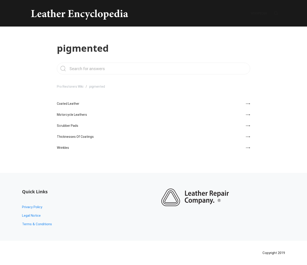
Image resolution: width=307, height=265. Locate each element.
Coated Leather (68, 103)
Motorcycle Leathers (72, 114)
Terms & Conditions (37, 224)
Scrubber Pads (67, 125)
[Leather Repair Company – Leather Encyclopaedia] (79, 13)
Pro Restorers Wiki (70, 86)
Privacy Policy (32, 207)
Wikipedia (259, 13)
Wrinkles (63, 147)
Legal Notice (31, 216)
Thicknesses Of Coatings (75, 136)
